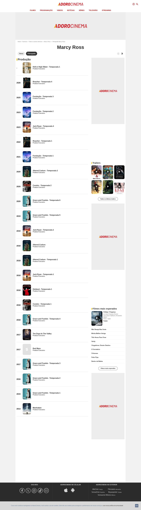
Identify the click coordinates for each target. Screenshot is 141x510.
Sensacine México (104, 495)
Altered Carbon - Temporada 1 (45, 259)
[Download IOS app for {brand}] (67, 490)
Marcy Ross (47, 41)
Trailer (105, 321)
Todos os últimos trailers (108, 199)
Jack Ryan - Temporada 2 (43, 230)
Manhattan (37, 408)
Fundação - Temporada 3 (43, 96)
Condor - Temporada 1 (42, 304)
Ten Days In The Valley (42, 334)
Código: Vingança (109, 312)
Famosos (24, 41)
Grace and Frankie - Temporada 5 (46, 215)
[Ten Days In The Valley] (27, 334)
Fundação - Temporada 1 (43, 156)
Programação (46, 10)
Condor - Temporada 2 (42, 185)
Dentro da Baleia (97, 361)
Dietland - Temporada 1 (42, 289)
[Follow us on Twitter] (28, 490)
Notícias (70, 10)
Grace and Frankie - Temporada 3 (46, 363)
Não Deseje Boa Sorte (98, 329)
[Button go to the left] (118, 53)
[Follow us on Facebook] (22, 490)
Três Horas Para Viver (98, 337)
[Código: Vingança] (96, 318)
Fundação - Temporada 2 (43, 111)
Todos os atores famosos (35, 41)
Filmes (33, 10)
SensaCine (95, 492)
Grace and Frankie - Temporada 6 (46, 200)
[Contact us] (46, 490)
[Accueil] (70, 4)
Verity (93, 341)
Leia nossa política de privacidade (113, 505)
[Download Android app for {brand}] (74, 490)
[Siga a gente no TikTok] (40, 490)
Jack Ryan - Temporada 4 (43, 126)
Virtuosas (94, 353)
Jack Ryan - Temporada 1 (43, 274)
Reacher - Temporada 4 (42, 82)
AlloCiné (95, 489)
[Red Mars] (27, 349)
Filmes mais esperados (108, 368)
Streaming (106, 10)
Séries (81, 10)
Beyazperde (112, 492)
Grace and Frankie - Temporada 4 (46, 319)
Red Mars (37, 348)
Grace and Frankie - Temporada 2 (46, 378)
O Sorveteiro (95, 349)
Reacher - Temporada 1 (42, 141)
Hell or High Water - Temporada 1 (46, 67)
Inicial (19, 41)
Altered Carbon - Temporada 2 (45, 171)
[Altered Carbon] (27, 245)
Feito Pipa (94, 357)
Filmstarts (111, 489)
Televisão (93, 10)
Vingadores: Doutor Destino (100, 345)
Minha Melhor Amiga (98, 333)
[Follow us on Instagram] (34, 490)
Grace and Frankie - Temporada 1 (46, 393)
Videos (60, 10)
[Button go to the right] (122, 53)
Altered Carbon (39, 245)
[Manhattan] (27, 408)
